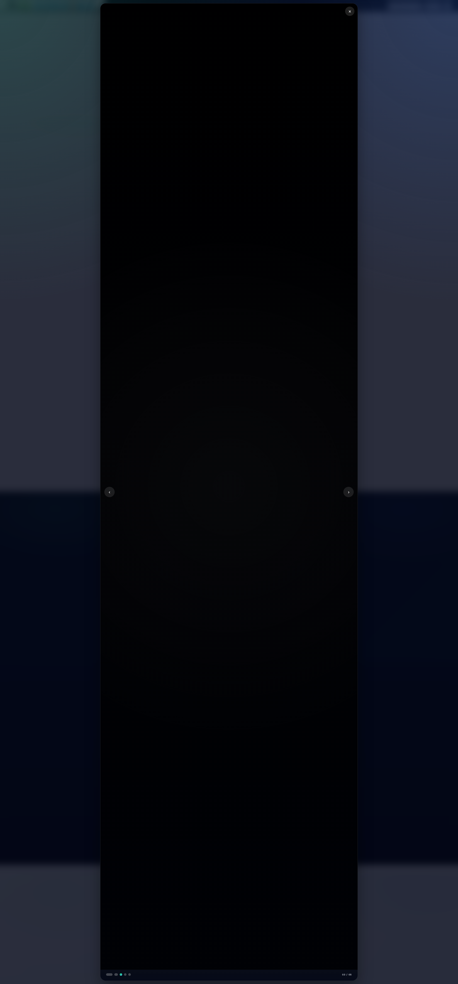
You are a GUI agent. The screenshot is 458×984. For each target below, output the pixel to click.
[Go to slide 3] (116, 974)
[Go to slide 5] (125, 974)
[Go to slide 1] (107, 974)
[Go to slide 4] (120, 974)
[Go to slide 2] (111, 974)
